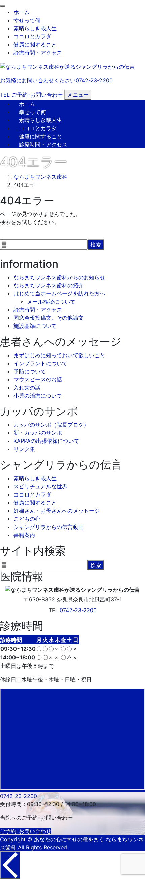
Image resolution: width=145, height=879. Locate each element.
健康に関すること (35, 44)
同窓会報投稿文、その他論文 (48, 317)
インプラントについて (40, 363)
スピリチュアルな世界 (40, 486)
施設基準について (35, 325)
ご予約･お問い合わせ (25, 831)
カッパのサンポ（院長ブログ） (51, 424)
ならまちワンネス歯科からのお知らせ (59, 277)
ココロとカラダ (32, 36)
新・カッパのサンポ (37, 432)
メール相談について (51, 301)
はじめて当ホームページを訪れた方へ (59, 293)
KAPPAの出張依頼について (46, 440)
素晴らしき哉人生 (35, 28)
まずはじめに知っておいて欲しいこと (59, 355)
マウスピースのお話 (37, 379)
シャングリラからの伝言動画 (48, 526)
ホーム (21, 12)
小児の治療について (37, 395)
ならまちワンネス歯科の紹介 (48, 285)
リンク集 (24, 449)
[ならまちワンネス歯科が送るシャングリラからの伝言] (67, 66)
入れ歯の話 (26, 387)
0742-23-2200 (78, 610)
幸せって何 (26, 20)
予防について (29, 371)
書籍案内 (24, 535)
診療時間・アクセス (37, 52)
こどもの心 (26, 518)
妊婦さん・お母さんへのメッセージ (56, 510)
